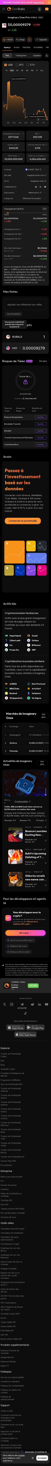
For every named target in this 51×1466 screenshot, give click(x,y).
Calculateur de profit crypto (12, 1229)
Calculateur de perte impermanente (9, 1238)
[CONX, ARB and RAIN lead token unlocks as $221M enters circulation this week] (25, 784)
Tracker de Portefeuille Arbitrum (11, 1103)
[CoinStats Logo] (16, 9)
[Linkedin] (39, 1006)
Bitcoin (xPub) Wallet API (11, 1339)
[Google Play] (35, 1027)
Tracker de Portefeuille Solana (11, 1110)
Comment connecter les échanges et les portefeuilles (11, 1417)
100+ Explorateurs (8, 1303)
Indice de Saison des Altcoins (10, 1290)
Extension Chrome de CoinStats (10, 1351)
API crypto (24, 933)
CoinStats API (6, 1200)
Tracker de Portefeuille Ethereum (11, 1123)
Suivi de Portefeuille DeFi (11, 1084)
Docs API (4, 1204)
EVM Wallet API (7, 1330)
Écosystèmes (6, 1165)
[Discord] (45, 187)
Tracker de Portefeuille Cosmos (11, 1117)
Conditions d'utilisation (10, 1381)
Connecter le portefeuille (23, 520)
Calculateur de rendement (12, 1233)
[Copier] (41, 169)
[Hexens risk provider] (26, 398)
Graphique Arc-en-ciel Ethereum (10, 1256)
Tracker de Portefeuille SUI (12, 1157)
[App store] (15, 1027)
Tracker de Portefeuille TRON (11, 1144)
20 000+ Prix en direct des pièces (12, 1297)
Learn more (39, 2)
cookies (21, 1455)
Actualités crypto (8, 1069)
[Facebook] (25, 1014)
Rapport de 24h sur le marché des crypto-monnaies (10, 1275)
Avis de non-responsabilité (12, 1377)
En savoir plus (25, 394)
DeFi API (4, 1335)
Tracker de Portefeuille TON (11, 1137)
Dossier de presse (9, 1185)
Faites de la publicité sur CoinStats (11, 1194)
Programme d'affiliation (11, 1080)
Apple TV (5, 1366)
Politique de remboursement (7, 1398)
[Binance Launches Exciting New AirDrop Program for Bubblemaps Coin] (15, 834)
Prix (2, 1181)
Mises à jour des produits (11, 1177)
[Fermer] (48, 2)
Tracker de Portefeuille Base (11, 1130)
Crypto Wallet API (8, 1322)
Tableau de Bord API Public (12, 1209)
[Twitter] (40, 187)
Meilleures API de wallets (20, 952)
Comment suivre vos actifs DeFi (12, 1425)
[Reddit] (32, 1006)
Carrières (5, 1189)
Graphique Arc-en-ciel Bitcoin (10, 1249)
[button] (41, 169)
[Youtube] (46, 1006)
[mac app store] (25, 1034)
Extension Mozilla (8, 1361)
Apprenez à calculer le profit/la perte (10, 1432)
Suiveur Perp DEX (8, 1161)
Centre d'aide (7, 1411)
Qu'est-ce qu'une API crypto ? (22, 940)
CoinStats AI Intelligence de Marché (12, 1074)
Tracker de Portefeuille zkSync (11, 1096)
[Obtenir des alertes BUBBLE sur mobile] (29, 39)
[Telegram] (36, 187)
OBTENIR (33, 986)
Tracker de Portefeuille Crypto (11, 1055)
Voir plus (43, 361)
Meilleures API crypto (18, 946)
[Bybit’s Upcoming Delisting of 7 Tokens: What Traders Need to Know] (15, 857)
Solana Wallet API (8, 1326)
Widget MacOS (7, 1357)
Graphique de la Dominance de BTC (13, 1283)
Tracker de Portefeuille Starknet (11, 1089)
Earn (2, 1060)
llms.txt (3, 1318)
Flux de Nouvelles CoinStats (13, 1213)
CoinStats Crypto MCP (10, 1314)
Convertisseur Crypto (10, 1244)
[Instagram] (11, 1006)
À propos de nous (8, 1217)
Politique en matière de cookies (11, 1391)
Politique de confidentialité (12, 1386)
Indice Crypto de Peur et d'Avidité (11, 1263)
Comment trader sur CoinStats (9, 1439)
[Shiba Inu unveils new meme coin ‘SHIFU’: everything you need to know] (15, 879)
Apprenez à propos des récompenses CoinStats (11, 1446)
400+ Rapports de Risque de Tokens (12, 1308)
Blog (3, 1065)
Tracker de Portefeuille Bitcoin (11, 1151)
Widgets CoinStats (8, 1268)
